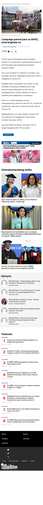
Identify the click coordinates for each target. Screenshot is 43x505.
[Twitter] (12, 52)
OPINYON (5, 443)
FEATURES (26, 439)
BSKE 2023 (8, 134)
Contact (32, 461)
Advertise (24, 461)
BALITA (4, 434)
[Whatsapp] (16, 52)
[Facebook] (9, 52)
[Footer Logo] (9, 466)
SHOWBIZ (5, 439)
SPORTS (25, 434)
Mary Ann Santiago (10, 46)
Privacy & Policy (13, 461)
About (4, 461)
